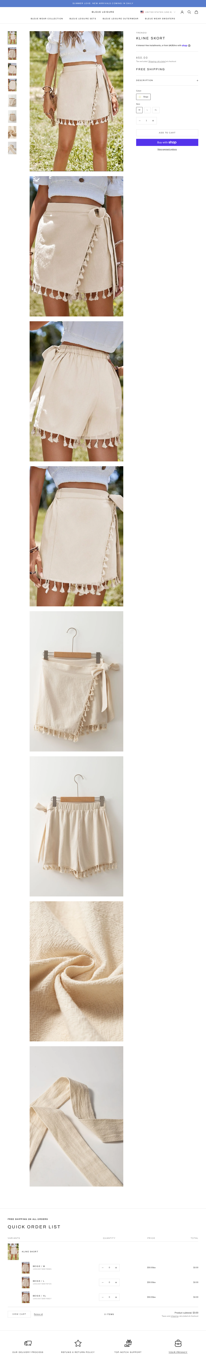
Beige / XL (39, 1296)
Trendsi (141, 33)
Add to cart (167, 132)
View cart (19, 1314)
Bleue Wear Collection (47, 19)
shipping (174, 1316)
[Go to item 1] (12, 37)
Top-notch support (128, 1352)
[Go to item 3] (12, 69)
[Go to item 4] (12, 85)
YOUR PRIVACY (178, 1352)
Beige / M (39, 1266)
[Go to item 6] (12, 116)
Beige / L (38, 1281)
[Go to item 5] (12, 100)
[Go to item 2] (12, 53)
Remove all (38, 1314)
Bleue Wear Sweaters (160, 19)
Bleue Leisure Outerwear (121, 19)
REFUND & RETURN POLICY (78, 1352)
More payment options (167, 149)
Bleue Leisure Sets (83, 19)
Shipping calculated (157, 61)
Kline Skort (30, 1252)
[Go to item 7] (12, 132)
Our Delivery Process (27, 1352)
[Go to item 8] (12, 148)
